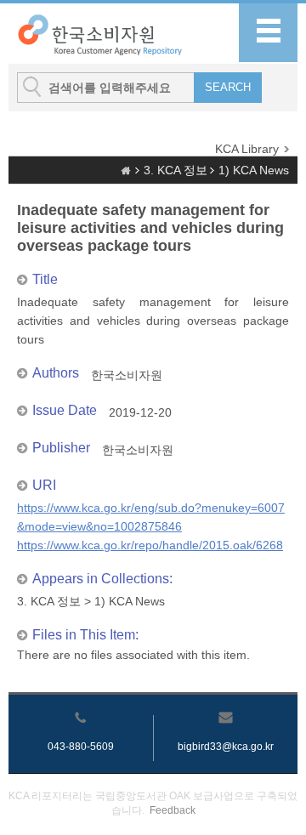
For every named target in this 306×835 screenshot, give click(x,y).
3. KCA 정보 (175, 170)
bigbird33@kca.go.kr (226, 747)
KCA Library (247, 149)
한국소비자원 (126, 375)
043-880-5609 (81, 747)
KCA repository (101, 34)
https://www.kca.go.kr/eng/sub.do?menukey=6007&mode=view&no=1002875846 (151, 517)
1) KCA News (253, 170)
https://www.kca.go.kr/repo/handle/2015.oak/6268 (150, 545)
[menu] (268, 32)
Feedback (173, 810)
